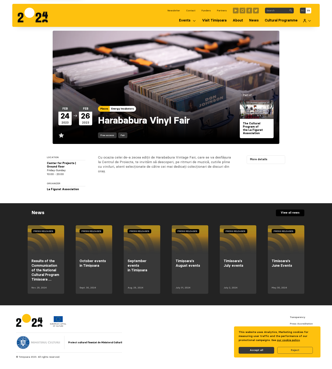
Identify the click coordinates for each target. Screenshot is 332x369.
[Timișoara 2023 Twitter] (256, 10)
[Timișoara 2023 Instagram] (242, 10)
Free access (107, 135)
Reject (295, 350)
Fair (123, 135)
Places (104, 109)
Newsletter (174, 10)
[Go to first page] (35, 15)
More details (258, 159)
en (308, 10)
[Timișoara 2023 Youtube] (236, 10)
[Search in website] (291, 10)
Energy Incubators (122, 109)
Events (184, 20)
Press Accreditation (301, 324)
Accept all (256, 350)
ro (303, 10)
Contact (190, 10)
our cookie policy (288, 340)
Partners (222, 10)
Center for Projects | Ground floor (61, 165)
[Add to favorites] (61, 135)
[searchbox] (276, 10)
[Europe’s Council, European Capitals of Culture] (58, 325)
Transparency (297, 317)
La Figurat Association (63, 189)
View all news (290, 212)
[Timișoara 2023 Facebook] (249, 10)
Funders (206, 10)
